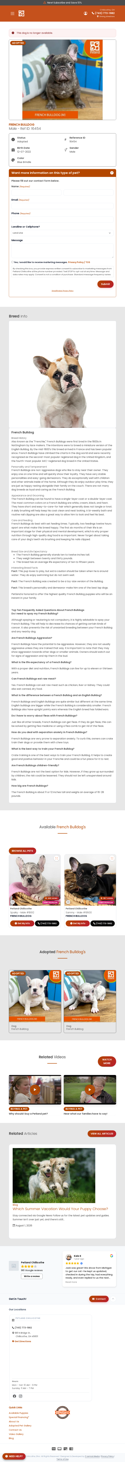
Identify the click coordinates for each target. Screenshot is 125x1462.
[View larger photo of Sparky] (56, 858)
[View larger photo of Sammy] (112, 858)
